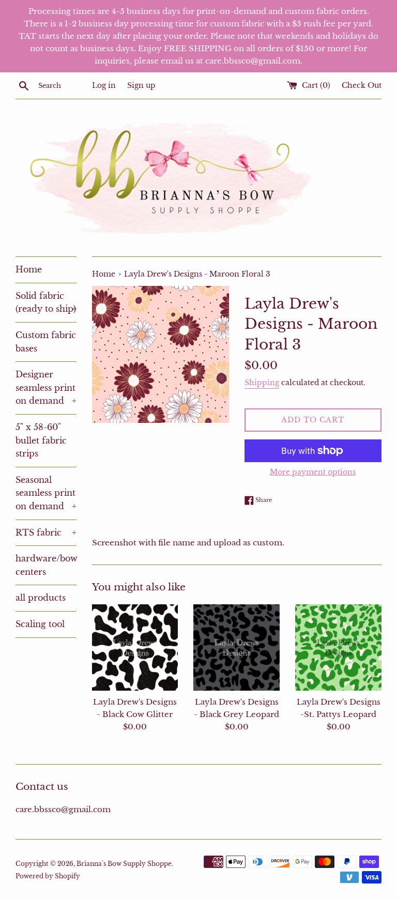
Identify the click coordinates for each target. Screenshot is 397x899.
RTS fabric (46, 532)
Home (29, 269)
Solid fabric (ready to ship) (46, 302)
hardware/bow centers (46, 565)
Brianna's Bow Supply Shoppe (124, 863)
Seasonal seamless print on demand (46, 493)
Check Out (361, 85)
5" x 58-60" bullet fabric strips (41, 440)
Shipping (262, 382)
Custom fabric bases (46, 342)
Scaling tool (40, 624)
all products (41, 597)
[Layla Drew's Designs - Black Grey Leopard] (236, 647)
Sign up (141, 85)
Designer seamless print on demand (46, 387)
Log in (104, 85)
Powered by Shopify (48, 876)
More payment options (313, 472)
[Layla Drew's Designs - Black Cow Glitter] (135, 647)
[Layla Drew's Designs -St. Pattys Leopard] (338, 647)
